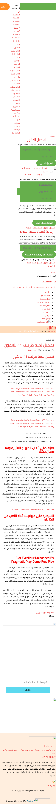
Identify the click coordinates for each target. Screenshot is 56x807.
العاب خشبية (15, 70)
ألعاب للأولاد (15, 51)
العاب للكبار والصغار (15, 75)
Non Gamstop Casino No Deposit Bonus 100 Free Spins (32, 392)
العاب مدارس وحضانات (15, 82)
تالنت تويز (16, 97)
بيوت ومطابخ (15, 90)
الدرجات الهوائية (17, 65)
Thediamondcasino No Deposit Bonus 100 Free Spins (32, 509)
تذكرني (53, 171)
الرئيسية (52, 331)
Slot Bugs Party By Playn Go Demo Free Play (36, 395)
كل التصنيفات (16, 13)
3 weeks (16, 31)
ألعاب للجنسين (17, 59)
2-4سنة (17, 28)
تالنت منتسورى (16, 105)
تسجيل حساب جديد (39, 168)
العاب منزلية (15, 87)
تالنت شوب (16, 100)
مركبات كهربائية (16, 114)
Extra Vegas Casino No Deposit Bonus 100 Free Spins (32, 388)
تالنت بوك (16, 93)
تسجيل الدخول (49, 228)
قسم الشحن (15, 110)
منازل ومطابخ (17, 121)
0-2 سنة (16, 21)
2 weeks (16, 24)
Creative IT (31, 801)
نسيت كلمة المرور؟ (34, 228)
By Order (16, 41)
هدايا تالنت (16, 133)
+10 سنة (16, 18)
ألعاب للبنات (15, 54)
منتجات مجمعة (17, 127)
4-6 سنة (16, 34)
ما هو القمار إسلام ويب (45, 612)
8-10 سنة (16, 37)
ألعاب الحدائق (17, 45)
